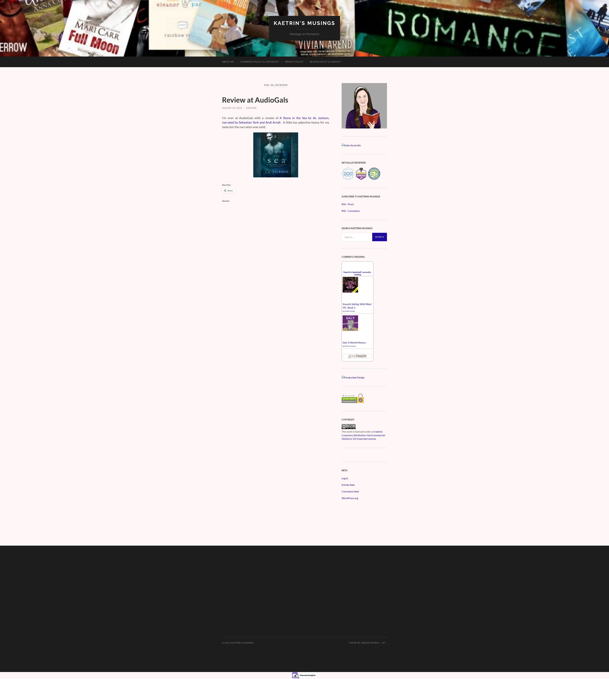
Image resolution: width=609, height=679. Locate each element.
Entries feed (348, 484)
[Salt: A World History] (350, 329)
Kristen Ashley (350, 311)
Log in (345, 478)
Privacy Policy (294, 62)
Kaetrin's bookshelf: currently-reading (358, 273)
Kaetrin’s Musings (242, 643)
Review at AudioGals (255, 100)
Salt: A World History (354, 342)
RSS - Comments (351, 210)
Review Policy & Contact (325, 62)
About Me (228, 62)
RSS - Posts (348, 204)
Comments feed (350, 491)
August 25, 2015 (232, 108)
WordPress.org (350, 498)
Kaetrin (251, 108)
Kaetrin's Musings (304, 23)
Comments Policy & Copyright (259, 62)
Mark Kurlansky (350, 346)
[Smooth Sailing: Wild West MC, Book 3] (350, 291)
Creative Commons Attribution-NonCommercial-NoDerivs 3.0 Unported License (364, 435)
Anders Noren (370, 643)
